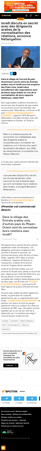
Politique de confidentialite (22, 414)
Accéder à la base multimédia (26, 69)
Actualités (5, 321)
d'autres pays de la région (21, 200)
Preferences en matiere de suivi (12, 426)
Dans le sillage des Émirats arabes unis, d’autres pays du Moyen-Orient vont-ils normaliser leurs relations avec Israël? (20, 225)
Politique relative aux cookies (11, 417)
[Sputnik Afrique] (6, 16)
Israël (3, 325)
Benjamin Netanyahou (27, 321)
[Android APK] (7, 432)
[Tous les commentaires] (3, 448)
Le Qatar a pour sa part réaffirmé (22, 300)
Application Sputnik (22, 423)
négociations (6, 329)
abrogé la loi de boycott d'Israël (19, 282)
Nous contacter (6, 414)
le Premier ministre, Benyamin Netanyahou (17, 114)
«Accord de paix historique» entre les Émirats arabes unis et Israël (21, 333)
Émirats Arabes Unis (14, 325)
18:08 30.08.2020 (7, 43)
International (14, 321)
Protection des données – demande (13, 420)
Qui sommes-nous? (8, 411)
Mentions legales (21, 411)
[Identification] (26, 15)
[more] (37, 239)
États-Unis (26, 325)
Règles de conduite (8, 423)
